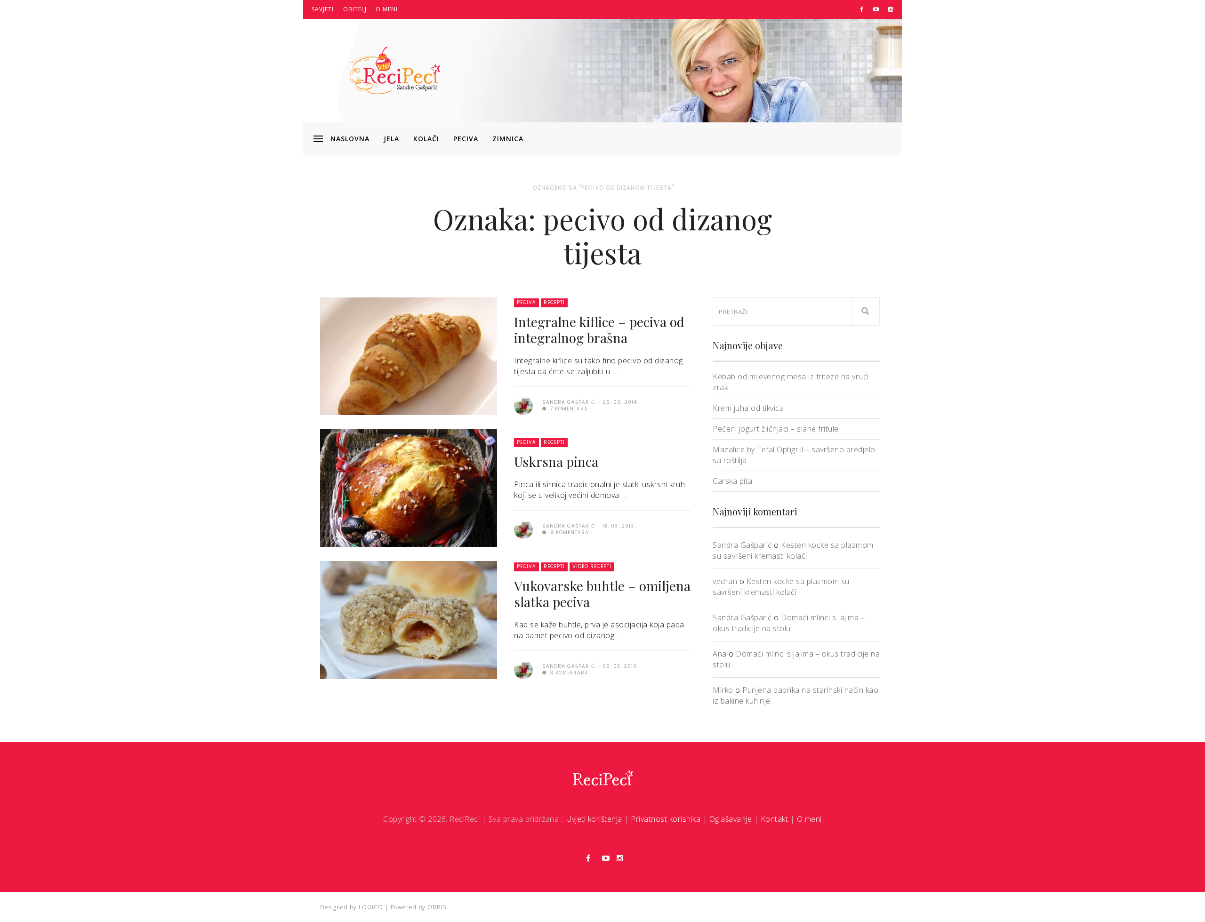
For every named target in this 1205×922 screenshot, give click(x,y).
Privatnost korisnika (665, 819)
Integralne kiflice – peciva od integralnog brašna (599, 329)
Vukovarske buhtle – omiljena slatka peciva (602, 593)
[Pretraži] (866, 311)
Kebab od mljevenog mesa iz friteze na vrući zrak (791, 382)
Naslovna (350, 138)
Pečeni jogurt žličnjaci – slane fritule (776, 429)
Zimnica (507, 138)
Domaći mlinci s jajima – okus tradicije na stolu (789, 622)
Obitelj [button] (355, 9)
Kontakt (774, 819)
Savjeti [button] (323, 9)
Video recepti (591, 566)
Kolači (426, 138)
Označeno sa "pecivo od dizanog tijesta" (603, 188)
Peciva (465, 138)
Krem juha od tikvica (748, 408)
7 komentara (568, 408)
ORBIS (436, 907)
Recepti (554, 302)
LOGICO (371, 907)
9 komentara (568, 532)
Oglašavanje (730, 819)
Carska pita (733, 481)
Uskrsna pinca (556, 461)
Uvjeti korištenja (594, 819)
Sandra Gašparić (742, 545)
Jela (391, 138)
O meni (387, 9)
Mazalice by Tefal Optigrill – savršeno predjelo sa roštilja (794, 454)
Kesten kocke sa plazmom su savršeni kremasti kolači (793, 550)
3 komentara (568, 672)
